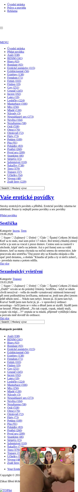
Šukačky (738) (15, 165)
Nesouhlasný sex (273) (20, 116)
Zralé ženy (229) (16, 181)
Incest (16, 230)
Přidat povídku (15, 51)
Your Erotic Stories (18, 469)
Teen (23, 230)
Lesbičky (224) (16, 100)
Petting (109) (14, 139)
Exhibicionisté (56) (18, 71)
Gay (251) (13, 87)
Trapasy (17, 278)
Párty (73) (13, 136)
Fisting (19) (13, 84)
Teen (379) (13, 168)
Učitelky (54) (14, 175)
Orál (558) (13, 126)
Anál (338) (13, 54)
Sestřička (8, 223)
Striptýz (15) (14, 158)
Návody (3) (13, 113)
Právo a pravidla (16, 7)
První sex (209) (16, 152)
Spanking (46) (15, 155)
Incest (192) (14, 93)
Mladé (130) (14, 110)
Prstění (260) (14, 149)
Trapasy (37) (14, 171)
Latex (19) (13, 97)
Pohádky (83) (15, 145)
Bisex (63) (13, 61)
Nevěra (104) (14, 119)
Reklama (12, 10)
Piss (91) (12, 142)
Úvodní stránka (16, 4)
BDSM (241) (14, 58)
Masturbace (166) (17, 103)
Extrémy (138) (15, 74)
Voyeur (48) (14, 178)
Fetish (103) (14, 80)
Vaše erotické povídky (27, 197)
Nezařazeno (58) (16, 123)
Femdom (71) (15, 77)
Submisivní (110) (17, 162)
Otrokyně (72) (15, 132)
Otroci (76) (13, 129)
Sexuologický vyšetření (21, 271)
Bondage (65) (15, 64)
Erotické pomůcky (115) (21, 67)
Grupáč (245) (15, 90)
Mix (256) (13, 106)
